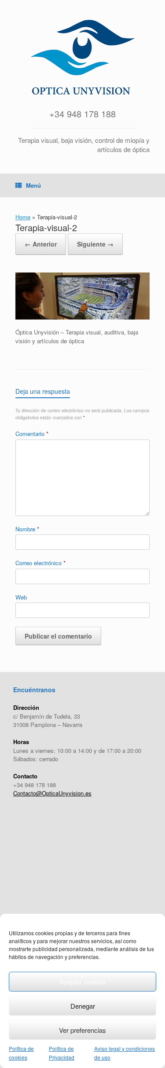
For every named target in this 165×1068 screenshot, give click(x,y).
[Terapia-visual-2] (82, 317)
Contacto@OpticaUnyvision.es (52, 793)
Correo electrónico (40, 563)
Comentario (31, 433)
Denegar (82, 1005)
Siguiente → (95, 244)
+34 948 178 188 (82, 113)
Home (22, 217)
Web (21, 597)
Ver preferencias (82, 1030)
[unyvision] (82, 57)
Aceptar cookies (82, 981)
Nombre (27, 529)
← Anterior (41, 244)
